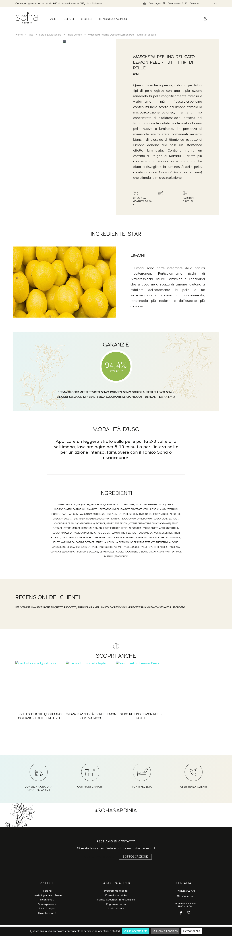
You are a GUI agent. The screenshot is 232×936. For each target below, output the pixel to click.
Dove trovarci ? (175, 3)
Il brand (47, 890)
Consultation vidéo (116, 895)
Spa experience (47, 904)
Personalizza (191, 931)
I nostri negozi (47, 908)
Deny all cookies (167, 931)
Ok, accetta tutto (137, 931)
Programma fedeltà (116, 890)
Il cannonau (47, 899)
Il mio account (116, 908)
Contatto (194, 3)
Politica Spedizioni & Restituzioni (116, 899)
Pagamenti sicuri (116, 904)
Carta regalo (155, 3)
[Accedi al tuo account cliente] (205, 19)
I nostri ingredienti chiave (47, 895)
